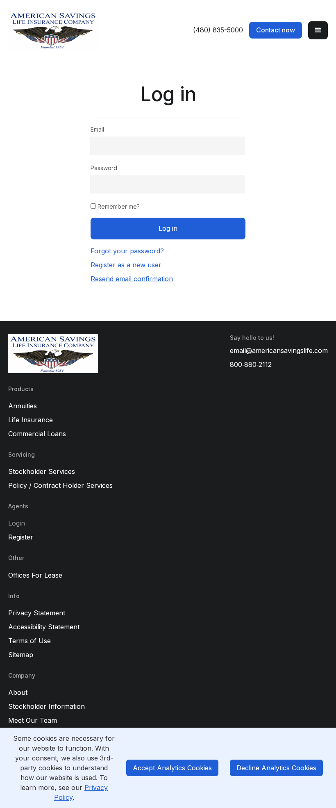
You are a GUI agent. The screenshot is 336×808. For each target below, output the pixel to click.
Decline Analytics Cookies (276, 768)
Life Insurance (30, 420)
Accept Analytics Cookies (172, 768)
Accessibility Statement (43, 627)
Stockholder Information (46, 706)
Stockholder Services (41, 471)
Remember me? (118, 206)
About (17, 692)
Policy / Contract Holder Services (60, 485)
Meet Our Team (32, 720)
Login (16, 523)
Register (20, 537)
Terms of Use (29, 641)
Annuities (22, 406)
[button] (318, 30)
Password (104, 167)
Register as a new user (126, 265)
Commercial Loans (37, 434)
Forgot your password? (127, 251)
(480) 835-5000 (218, 30)
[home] (86, 30)
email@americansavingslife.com (279, 350)
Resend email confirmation (132, 279)
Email (97, 129)
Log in (168, 228)
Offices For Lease (35, 575)
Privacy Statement (36, 613)
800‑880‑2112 (251, 364)
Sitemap (20, 655)
